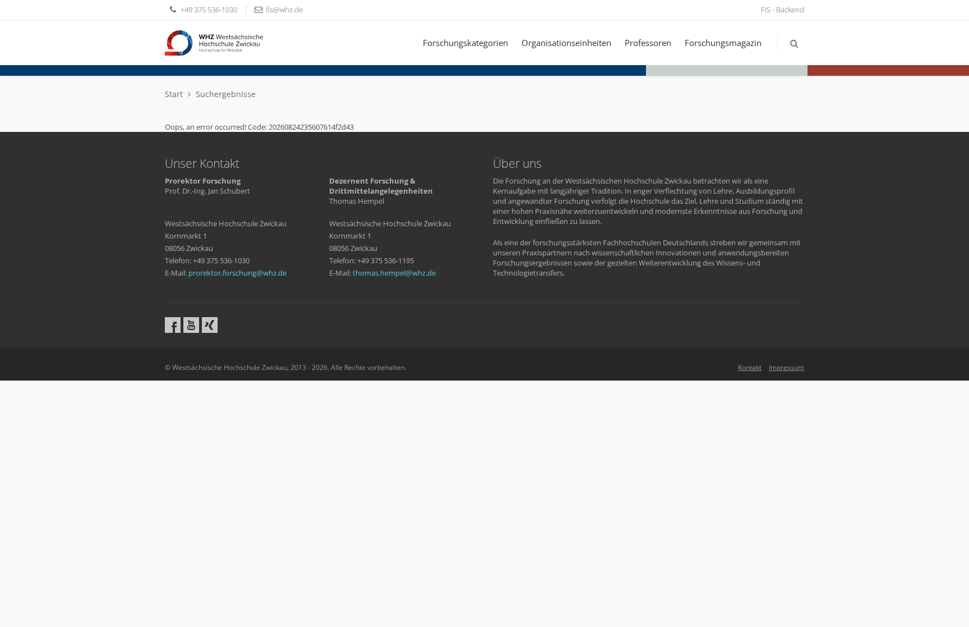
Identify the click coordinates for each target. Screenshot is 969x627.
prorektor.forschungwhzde (237, 273)
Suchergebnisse (226, 94)
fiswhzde (284, 9)
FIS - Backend (782, 9)
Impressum (786, 367)
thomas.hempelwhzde (394, 273)
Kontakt (750, 367)
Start (174, 94)
